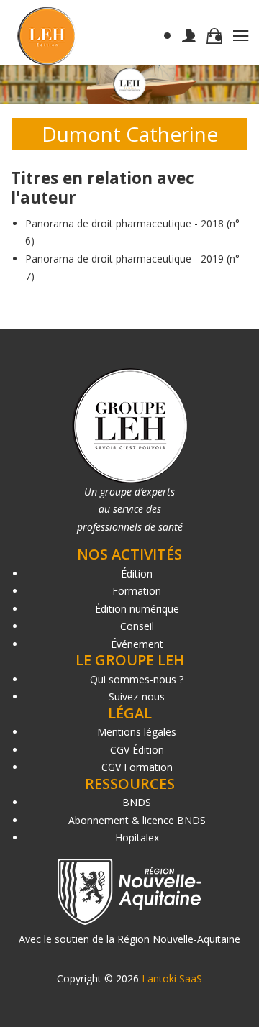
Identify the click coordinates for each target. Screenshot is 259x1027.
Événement (137, 644)
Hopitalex (137, 837)
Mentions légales (136, 732)
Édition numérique (137, 609)
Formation (136, 591)
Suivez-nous (137, 696)
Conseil (137, 626)
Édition (137, 573)
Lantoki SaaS (172, 978)
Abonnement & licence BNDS (137, 820)
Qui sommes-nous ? (136, 679)
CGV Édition (137, 750)
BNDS (136, 802)
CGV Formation (137, 767)
